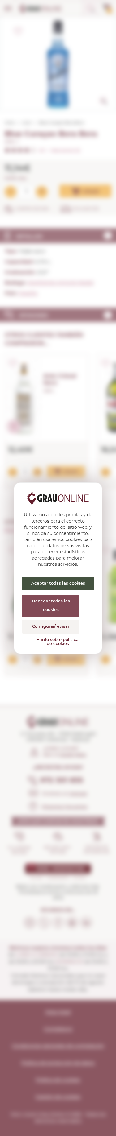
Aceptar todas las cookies (58, 583)
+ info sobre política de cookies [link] (58, 642)
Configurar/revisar (50, 627)
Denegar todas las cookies (51, 605)
